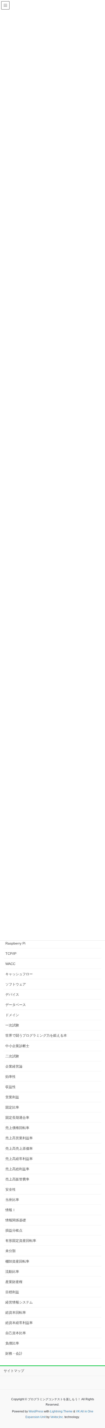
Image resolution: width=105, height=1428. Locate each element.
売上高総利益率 (17, 1169)
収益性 (10, 1087)
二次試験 (12, 1056)
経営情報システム (19, 1302)
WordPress (36, 1411)
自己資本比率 (15, 1333)
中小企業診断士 (17, 1046)
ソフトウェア (15, 984)
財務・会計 (13, 1353)
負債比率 (12, 1343)
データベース (15, 1005)
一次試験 (12, 1025)
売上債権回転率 (17, 1128)
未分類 (10, 1251)
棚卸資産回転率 (17, 1261)
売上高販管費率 (17, 1179)
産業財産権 (13, 1282)
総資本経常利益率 (19, 1323)
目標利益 (12, 1292)
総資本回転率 (15, 1312)
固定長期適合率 (17, 1117)
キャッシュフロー (19, 974)
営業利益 (12, 1097)
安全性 (10, 1189)
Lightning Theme (61, 1411)
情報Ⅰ (10, 1210)
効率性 (10, 1077)
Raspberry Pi (15, 943)
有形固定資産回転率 (20, 1241)
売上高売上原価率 (19, 1148)
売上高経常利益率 (19, 1159)
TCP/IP (10, 953)
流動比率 (12, 1272)
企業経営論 (13, 1066)
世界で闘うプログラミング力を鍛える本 (36, 1035)
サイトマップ (14, 1371)
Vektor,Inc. (57, 1417)
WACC (10, 964)
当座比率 (12, 1200)
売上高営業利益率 (19, 1138)
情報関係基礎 (15, 1220)
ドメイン (12, 1015)
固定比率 (12, 1107)
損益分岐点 (13, 1230)
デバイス (12, 994)
